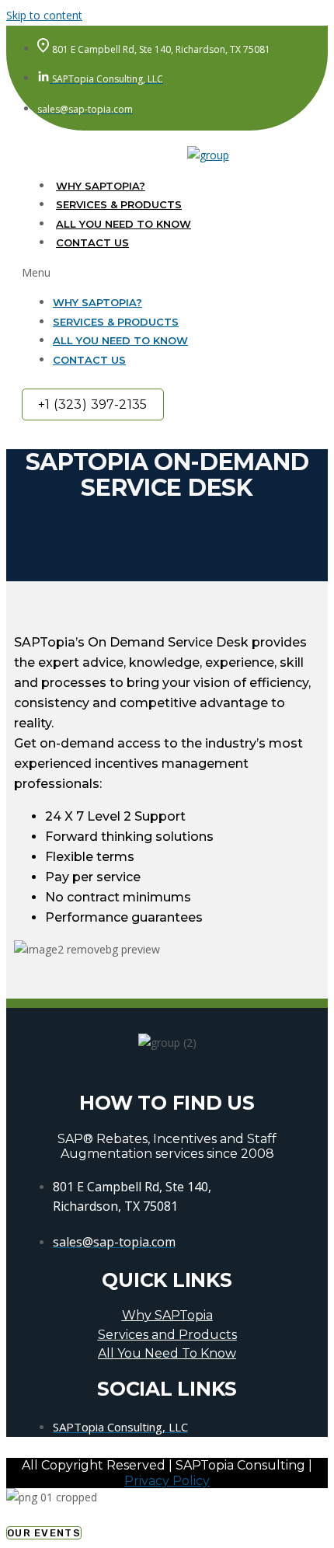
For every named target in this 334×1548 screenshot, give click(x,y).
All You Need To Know (167, 1353)
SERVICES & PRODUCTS (119, 204)
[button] (159, 273)
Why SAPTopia (167, 1315)
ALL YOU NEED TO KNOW (123, 224)
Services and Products (167, 1334)
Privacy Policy (167, 1480)
